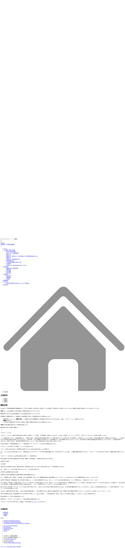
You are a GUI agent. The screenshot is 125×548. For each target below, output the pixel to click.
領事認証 (8, 277)
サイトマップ (4, 546)
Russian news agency (8, 528)
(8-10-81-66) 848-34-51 (10, 538)
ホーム (5, 248)
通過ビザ (8, 257)
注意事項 (8, 263)
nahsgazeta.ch (6, 529)
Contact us (5, 281)
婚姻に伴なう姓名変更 (12, 268)
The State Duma (7, 527)
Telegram (18, 546)
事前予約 (5, 284)
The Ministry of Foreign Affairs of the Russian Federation (16, 523)
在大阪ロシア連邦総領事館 (7, 244)
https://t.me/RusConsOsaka (14, 542)
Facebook (10, 546)
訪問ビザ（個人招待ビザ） (13, 259)
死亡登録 (8, 272)
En (4, 243)
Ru (1, 243)
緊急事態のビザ (10, 260)
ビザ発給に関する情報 (9, 250)
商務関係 (5, 280)
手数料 (8, 278)
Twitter (14, 546)
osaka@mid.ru (10, 541)
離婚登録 (8, 269)
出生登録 (8, 271)
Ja (2, 243)
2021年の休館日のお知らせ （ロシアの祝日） (18, 283)
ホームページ (35, 501)
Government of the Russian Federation (12, 522)
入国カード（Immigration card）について (16, 265)
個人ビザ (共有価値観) (12, 253)
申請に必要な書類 (11, 251)
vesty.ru (5, 531)
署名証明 (8, 275)
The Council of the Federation (10, 525)
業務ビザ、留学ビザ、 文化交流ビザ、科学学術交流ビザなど (22, 256)
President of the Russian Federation (11, 520)
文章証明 (5, 274)
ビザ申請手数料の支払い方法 (13, 262)
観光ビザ (8, 254)
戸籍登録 (5, 266)
